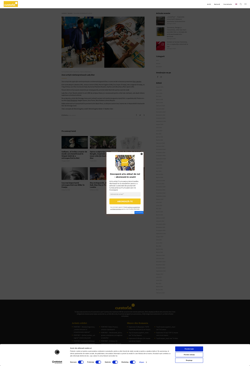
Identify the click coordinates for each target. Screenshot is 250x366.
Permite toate (189, 349)
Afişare (141, 362)
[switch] (98, 362)
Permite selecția (189, 354)
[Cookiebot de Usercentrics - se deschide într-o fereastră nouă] (57, 362)
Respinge (189, 360)
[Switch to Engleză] (236, 4)
